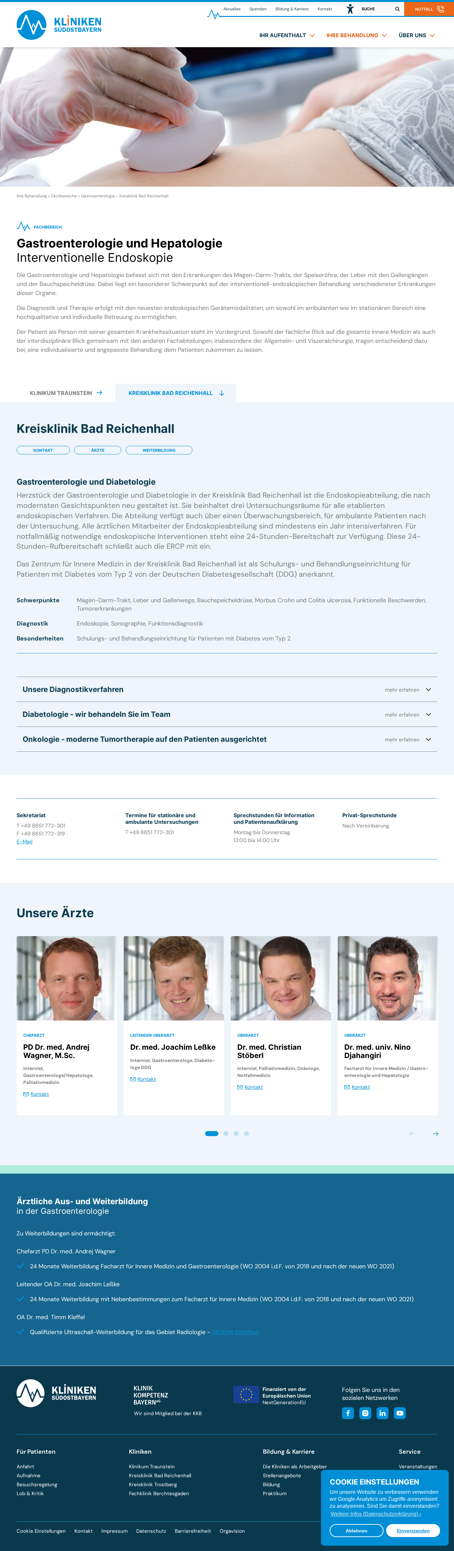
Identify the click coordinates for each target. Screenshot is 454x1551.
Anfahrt (25, 1466)
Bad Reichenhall (171, 393)
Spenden (258, 9)
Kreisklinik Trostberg (153, 1484)
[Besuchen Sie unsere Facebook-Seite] (348, 1414)
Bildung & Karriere (292, 9)
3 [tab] (236, 1133)
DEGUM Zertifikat (235, 1332)
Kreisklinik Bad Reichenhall (144, 196)
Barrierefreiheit (193, 1531)
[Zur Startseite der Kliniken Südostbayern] (59, 38)
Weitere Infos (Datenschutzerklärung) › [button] (376, 1514)
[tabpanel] (66, 1025)
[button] (350, 9)
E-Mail (25, 841)
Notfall (424, 9)
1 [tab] (211, 1133)
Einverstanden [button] (413, 1530)
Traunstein (61, 393)
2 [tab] (226, 1133)
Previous (412, 1133)
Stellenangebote (282, 1475)
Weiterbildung (159, 450)
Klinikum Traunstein (152, 1466)
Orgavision (232, 1531)
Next (435, 1133)
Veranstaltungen (418, 1466)
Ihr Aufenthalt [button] (283, 35)
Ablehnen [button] (357, 1530)
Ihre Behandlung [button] (352, 35)
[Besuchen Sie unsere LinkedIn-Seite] (381, 1414)
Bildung (271, 1484)
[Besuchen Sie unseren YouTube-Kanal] (398, 1414)
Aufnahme (29, 1475)
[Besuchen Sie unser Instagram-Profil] (363, 1414)
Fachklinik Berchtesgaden (159, 1493)
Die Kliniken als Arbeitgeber (295, 1466)
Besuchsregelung (37, 1484)
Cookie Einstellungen (41, 1531)
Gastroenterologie (98, 196)
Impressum (114, 1531)
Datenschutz (151, 1531)
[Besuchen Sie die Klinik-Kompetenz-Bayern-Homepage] (151, 1403)
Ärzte (97, 450)
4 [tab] (246, 1133)
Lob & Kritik (30, 1493)
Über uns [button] (412, 35)
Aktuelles (232, 9)
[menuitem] (287, 35)
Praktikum (274, 1493)
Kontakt (325, 9)
